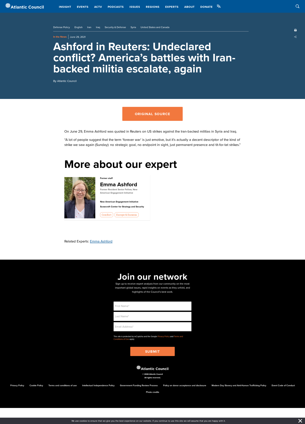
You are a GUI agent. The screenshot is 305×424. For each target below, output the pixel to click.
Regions (152, 7)
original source (152, 113)
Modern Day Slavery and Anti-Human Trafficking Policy (239, 385)
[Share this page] (295, 36)
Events (82, 7)
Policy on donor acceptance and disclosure (184, 385)
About (189, 7)
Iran (89, 27)
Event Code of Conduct (283, 385)
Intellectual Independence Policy (98, 385)
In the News (60, 37)
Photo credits (152, 392)
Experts (172, 7)
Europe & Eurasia (126, 214)
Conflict (106, 214)
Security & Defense (115, 27)
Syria (133, 27)
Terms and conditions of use (62, 385)
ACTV (98, 7)
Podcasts (116, 7)
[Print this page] (295, 30)
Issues (134, 7)
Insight (65, 7)
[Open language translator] (219, 6)
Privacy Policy (164, 336)
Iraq (98, 27)
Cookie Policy (36, 385)
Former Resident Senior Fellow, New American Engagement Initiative (118, 191)
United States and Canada (155, 27)
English (79, 27)
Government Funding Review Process (139, 385)
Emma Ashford (118, 184)
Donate (206, 7)
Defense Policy (61, 27)
